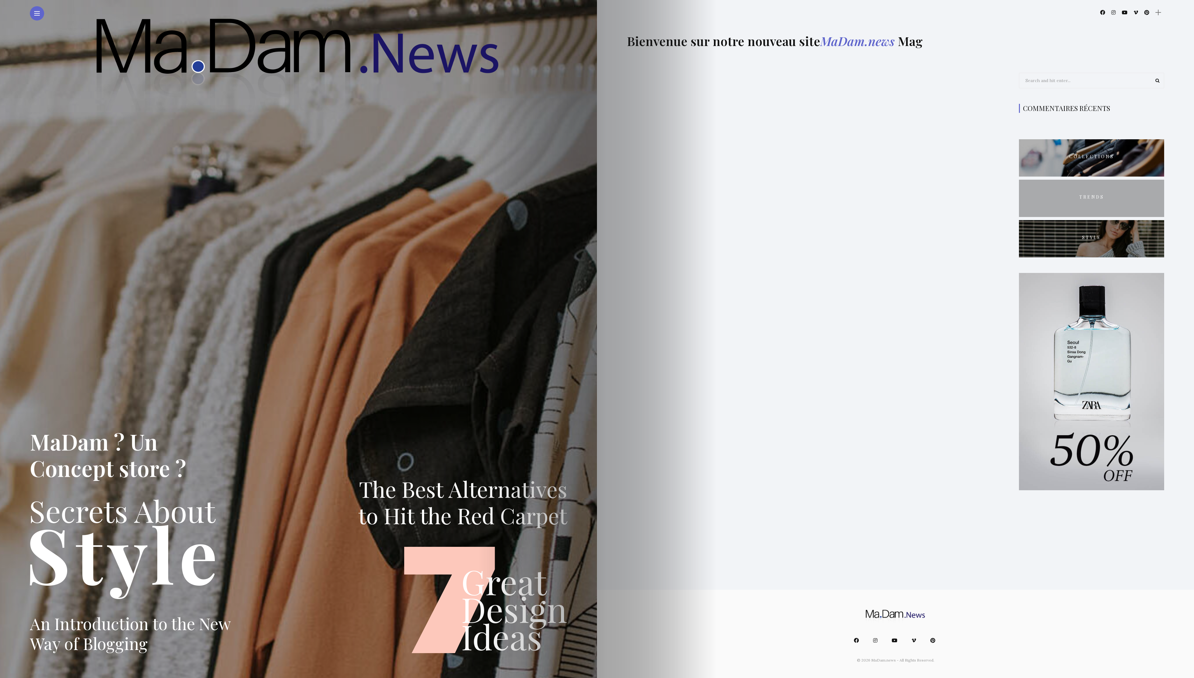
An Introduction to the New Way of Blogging (130, 633)
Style (1091, 237)
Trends (1091, 197)
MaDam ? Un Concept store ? (108, 454)
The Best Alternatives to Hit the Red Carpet (462, 501)
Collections (1091, 156)
